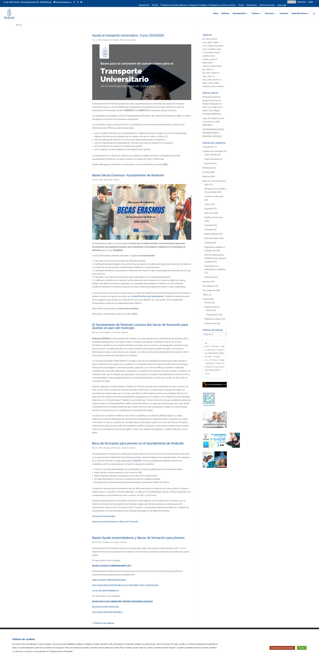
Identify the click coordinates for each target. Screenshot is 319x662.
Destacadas (207, 168)
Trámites (155, 5)
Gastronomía (210, 307)
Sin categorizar (209, 290)
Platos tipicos (212, 315)
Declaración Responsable (103, 516)
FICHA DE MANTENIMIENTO (105, 591)
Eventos (206, 172)
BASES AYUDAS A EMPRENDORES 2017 (111, 566)
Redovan (206, 282)
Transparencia (251, 5)
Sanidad (208, 243)
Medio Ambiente (211, 234)
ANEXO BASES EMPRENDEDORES (109, 580)
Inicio (215, 13)
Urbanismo (209, 277)
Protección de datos (267, 5)
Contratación (208, 147)
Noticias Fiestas (211, 238)
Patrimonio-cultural (212, 319)
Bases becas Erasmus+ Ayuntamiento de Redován (128, 175)
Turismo (255, 13)
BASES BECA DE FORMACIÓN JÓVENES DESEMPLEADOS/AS (122, 601)
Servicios (269, 13)
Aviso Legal (281, 5)
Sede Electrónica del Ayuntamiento (148, 296)
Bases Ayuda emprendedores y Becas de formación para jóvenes (138, 538)
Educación (107, 40)
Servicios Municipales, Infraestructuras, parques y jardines (215, 258)
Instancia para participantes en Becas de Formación (115, 522)
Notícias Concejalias (128, 40)
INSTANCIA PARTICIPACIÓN (105, 607)
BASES (138, 461)
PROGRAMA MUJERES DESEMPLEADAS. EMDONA (213, 132)
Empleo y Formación (112, 332)
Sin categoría (208, 286)
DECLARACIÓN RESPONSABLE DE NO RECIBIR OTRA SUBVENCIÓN (125, 585)
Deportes (208, 209)
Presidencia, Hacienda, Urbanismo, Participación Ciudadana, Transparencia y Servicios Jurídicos (198, 5)
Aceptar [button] (302, 648)
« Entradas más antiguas (103, 623)
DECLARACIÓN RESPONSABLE (107, 612)
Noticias (225, 13)
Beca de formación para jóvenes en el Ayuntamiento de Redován (138, 443)
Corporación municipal (212, 151)
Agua (206, 184)
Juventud (124, 448)
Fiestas (241, 5)
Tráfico (205, 295)
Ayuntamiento (144, 5)
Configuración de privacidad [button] (282, 648)
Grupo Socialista (211, 159)
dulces (209, 310)
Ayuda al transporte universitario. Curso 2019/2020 (128, 35)
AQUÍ (165, 164)
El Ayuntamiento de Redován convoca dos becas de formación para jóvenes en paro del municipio (140, 326)
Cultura (207, 204)
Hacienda (208, 225)
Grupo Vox (209, 163)
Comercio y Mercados (214, 196)
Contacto (283, 13)
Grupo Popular (210, 155)
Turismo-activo (210, 323)
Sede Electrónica (299, 13)
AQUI (122, 648)
